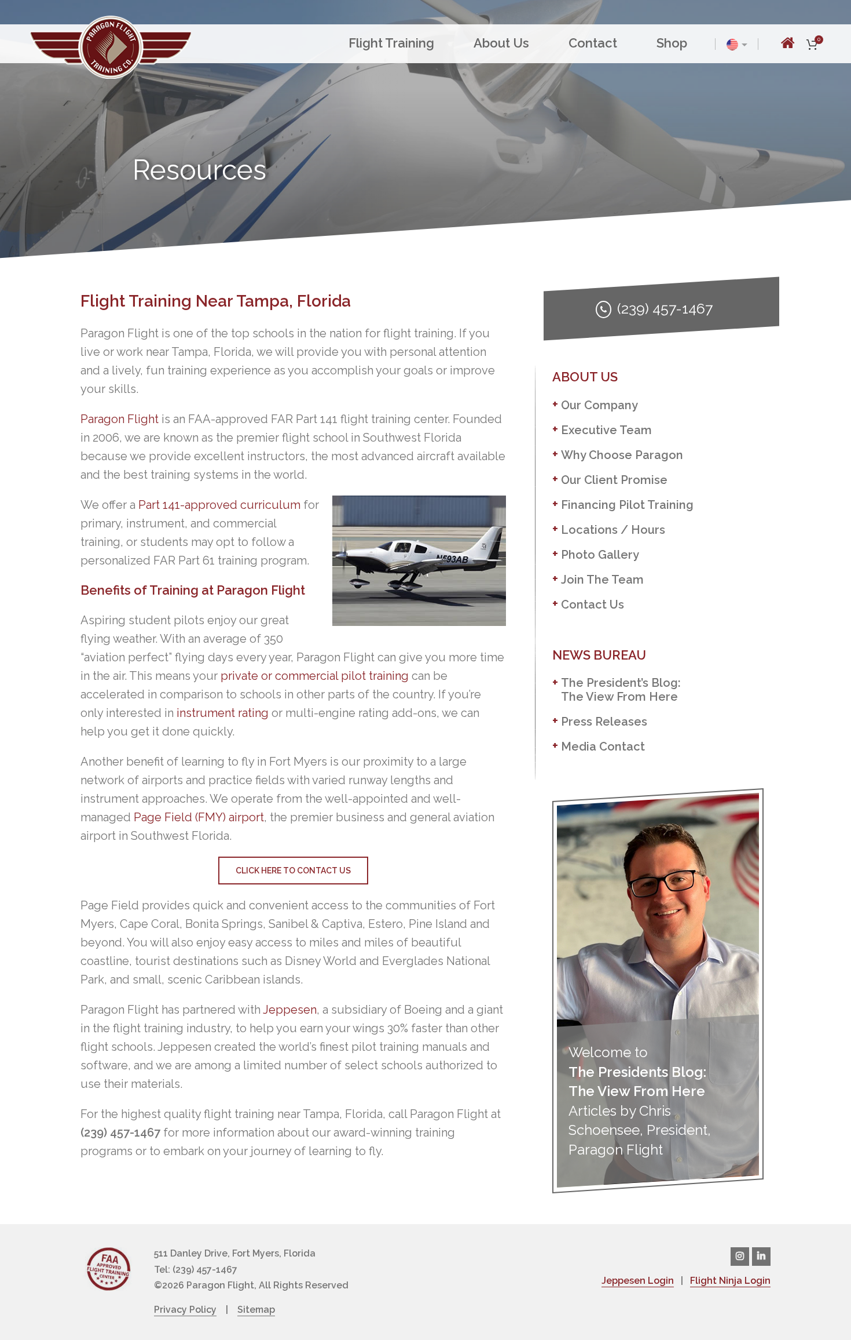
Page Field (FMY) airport (199, 817)
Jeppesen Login (637, 1280)
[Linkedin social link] (761, 1256)
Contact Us (592, 604)
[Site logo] (110, 46)
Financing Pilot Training (627, 505)
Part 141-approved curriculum (219, 505)
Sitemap (256, 1309)
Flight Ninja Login (730, 1280)
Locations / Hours (613, 530)
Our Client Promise (614, 480)
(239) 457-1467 (665, 308)
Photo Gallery (600, 555)
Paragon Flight (119, 419)
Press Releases (604, 722)
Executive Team (606, 430)
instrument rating (223, 713)
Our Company (599, 405)
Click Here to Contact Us (293, 870)
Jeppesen (290, 1010)
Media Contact (603, 746)
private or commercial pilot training (315, 676)
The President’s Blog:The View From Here (621, 690)
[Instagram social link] (740, 1256)
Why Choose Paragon (622, 455)
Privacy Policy (185, 1309)
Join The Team (602, 580)
